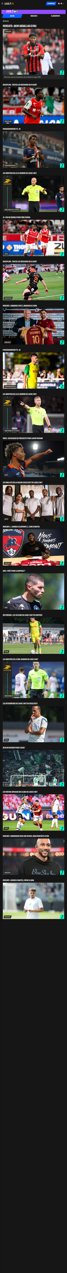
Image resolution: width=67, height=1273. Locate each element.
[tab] (12, 16)
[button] (2, 3)
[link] (33, 51)
